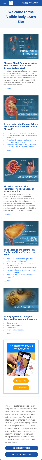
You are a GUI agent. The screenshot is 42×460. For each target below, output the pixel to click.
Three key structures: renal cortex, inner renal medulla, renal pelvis (22, 141)
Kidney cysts (11, 328)
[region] (21, 428)
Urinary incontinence (14, 325)
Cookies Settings (21, 448)
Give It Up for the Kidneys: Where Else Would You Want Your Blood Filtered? (21, 126)
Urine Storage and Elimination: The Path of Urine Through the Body (19, 252)
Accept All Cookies (21, 454)
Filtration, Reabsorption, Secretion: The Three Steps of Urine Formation (19, 189)
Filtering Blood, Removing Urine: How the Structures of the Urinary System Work (20, 65)
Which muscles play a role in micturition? (22, 268)
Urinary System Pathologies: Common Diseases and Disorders (20, 317)
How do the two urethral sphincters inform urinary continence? (20, 260)
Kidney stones (12, 323)
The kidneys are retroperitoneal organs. (21, 133)
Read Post (8, 88)
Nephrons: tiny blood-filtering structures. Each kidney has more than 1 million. (22, 145)
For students (21, 381)
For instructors (21, 388)
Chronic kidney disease (15, 330)
